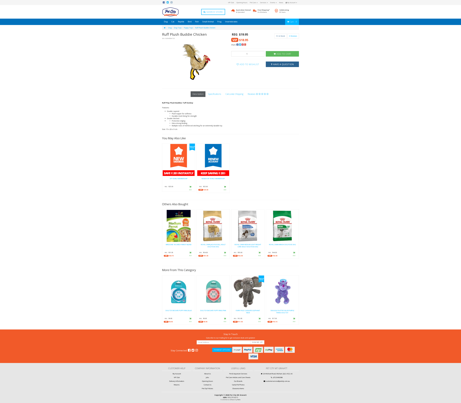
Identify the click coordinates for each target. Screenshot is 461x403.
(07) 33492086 (278, 377)
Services (263, 2)
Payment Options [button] (222, 350)
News (281, 2)
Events (273, 2)
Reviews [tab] (252, 94)
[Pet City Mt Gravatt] (174, 12)
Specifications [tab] (214, 94)
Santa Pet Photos (238, 385)
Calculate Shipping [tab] (234, 94)
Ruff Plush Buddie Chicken (205, 28)
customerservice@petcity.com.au (277, 381)
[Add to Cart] (190, 188)
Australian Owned (243, 11)
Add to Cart (283, 53)
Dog (166, 21)
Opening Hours (241, 2)
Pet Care (253, 2)
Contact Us (207, 385)
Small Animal (208, 21)
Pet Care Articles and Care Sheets (238, 377)
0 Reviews (293, 36)
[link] (189, 350)
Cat (172, 21)
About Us (207, 374)
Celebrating (284, 11)
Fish (197, 21)
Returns (177, 385)
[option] (196, 62)
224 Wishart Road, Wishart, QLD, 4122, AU (278, 374)
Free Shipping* (264, 11)
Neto (238, 399)
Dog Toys (178, 28)
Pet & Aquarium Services (238, 374)
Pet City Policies (207, 388)
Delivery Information (176, 381)
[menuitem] (238, 45)
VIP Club (231, 2)
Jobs (207, 377)
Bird (189, 21)
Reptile (181, 21)
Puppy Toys (188, 28)
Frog (219, 21)
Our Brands (238, 381)
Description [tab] (198, 94)
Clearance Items (238, 388)
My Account (177, 374)
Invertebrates (231, 21)
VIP (201, 190)
